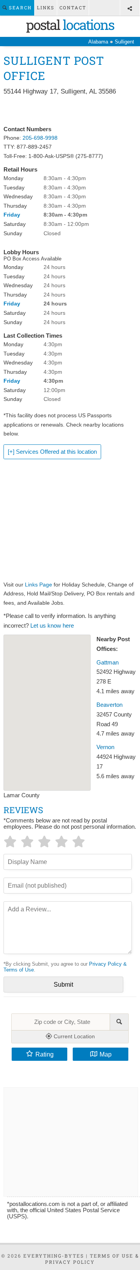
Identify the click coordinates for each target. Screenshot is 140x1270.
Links (45, 7)
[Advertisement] (70, 111)
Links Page (38, 584)
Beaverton (109, 705)
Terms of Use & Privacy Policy (92, 1259)
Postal (70, 24)
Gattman (107, 662)
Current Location (73, 1036)
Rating (44, 1054)
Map (106, 1054)
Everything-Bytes (53, 1256)
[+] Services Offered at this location (52, 452)
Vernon (105, 747)
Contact (73, 7)
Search (19, 7)
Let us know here (52, 626)
